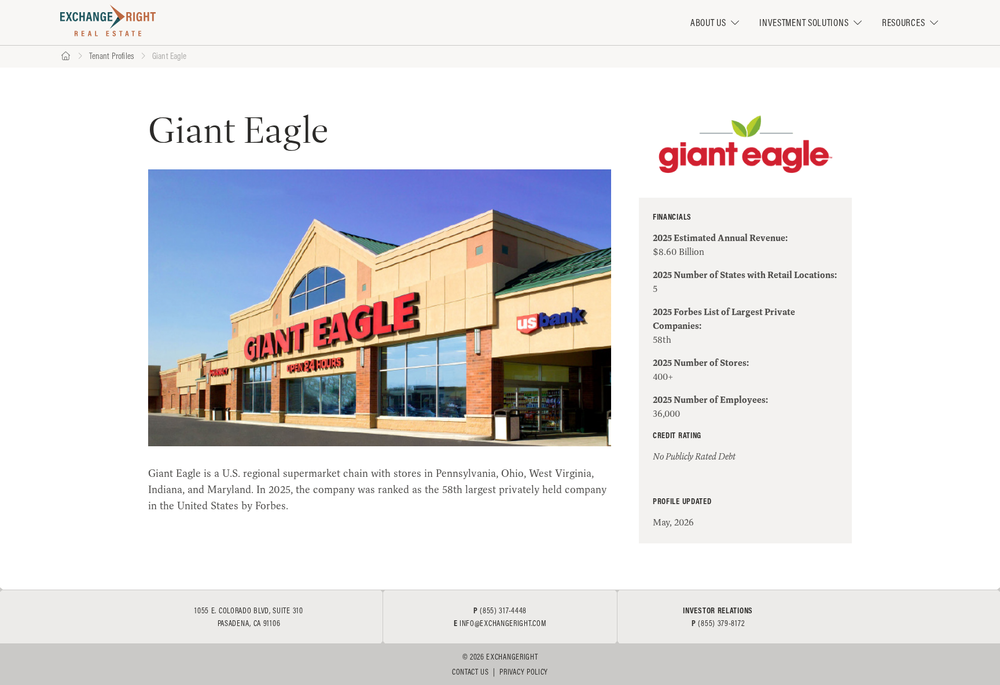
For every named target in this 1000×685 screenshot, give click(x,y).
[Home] (65, 56)
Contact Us (470, 672)
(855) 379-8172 (721, 623)
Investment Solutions (803, 22)
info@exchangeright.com (502, 623)
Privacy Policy (523, 672)
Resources (903, 22)
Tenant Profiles (111, 55)
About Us (708, 22)
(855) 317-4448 (503, 610)
